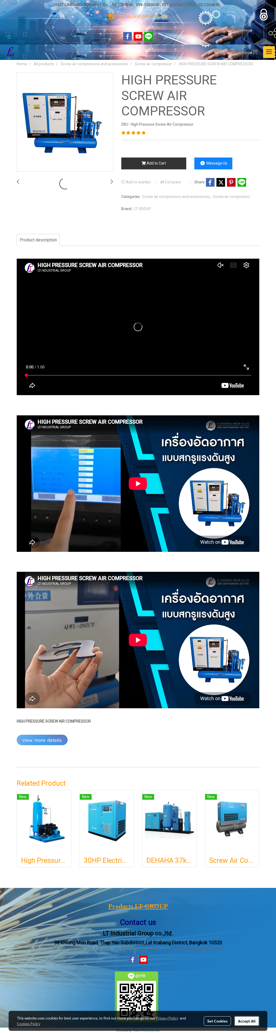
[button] (242, 52)
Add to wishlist (138, 182)
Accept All (247, 1020)
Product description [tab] (38, 239)
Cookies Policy (28, 1023)
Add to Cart (156, 163)
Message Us (216, 163)
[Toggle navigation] (269, 52)
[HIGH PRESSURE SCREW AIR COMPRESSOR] (65, 122)
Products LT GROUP (138, 906)
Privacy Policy (167, 1017)
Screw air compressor (231, 196)
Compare (172, 182)
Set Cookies (217, 1020)
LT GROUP (142, 209)
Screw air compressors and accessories (176, 196)
